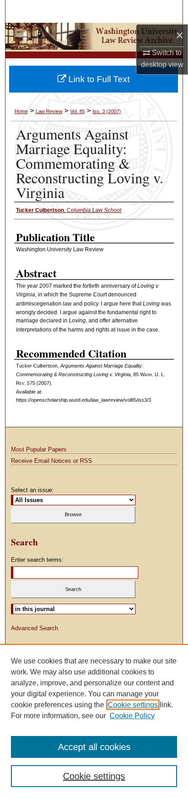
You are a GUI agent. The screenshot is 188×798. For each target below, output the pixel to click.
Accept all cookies (94, 747)
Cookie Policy (132, 716)
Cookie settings (133, 705)
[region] (94, 721)
